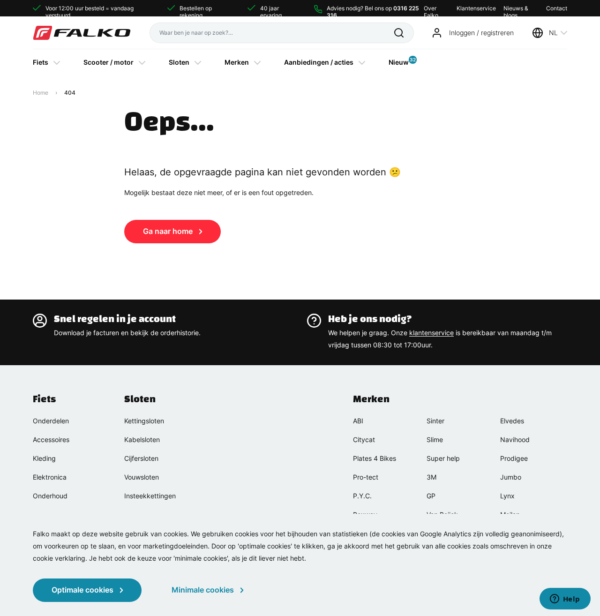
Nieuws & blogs (515, 8)
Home (40, 92)
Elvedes (512, 421)
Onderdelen (51, 421)
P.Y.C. (362, 496)
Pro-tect (365, 477)
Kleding (44, 458)
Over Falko (431, 8)
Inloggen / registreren (481, 33)
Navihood (515, 439)
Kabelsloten (142, 439)
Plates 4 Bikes (374, 458)
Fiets (40, 62)
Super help (443, 458)
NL (553, 33)
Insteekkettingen (150, 496)
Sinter (435, 421)
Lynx (507, 496)
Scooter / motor (108, 62)
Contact (556, 8)
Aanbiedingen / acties (318, 62)
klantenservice (431, 333)
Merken (237, 62)
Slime (435, 439)
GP (431, 496)
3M (431, 477)
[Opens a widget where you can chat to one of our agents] (565, 599)
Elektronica (50, 477)
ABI (358, 421)
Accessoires (51, 439)
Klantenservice (476, 8)
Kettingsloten (144, 421)
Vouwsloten (141, 477)
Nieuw (399, 61)
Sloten (179, 62)
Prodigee (514, 458)
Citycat (364, 439)
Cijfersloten (141, 458)
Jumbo (510, 477)
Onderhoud (50, 496)
